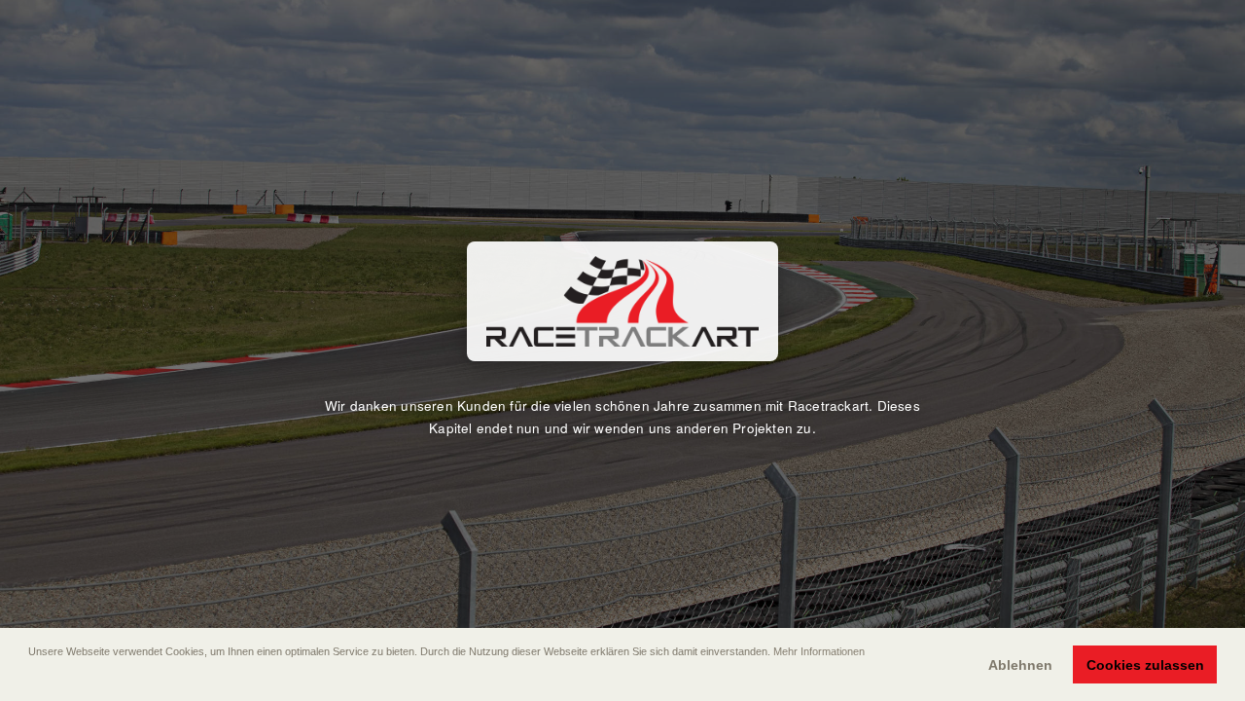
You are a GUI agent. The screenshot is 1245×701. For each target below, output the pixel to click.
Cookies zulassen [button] (1145, 665)
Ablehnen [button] (1020, 665)
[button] (30, 679)
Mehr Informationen (819, 651)
